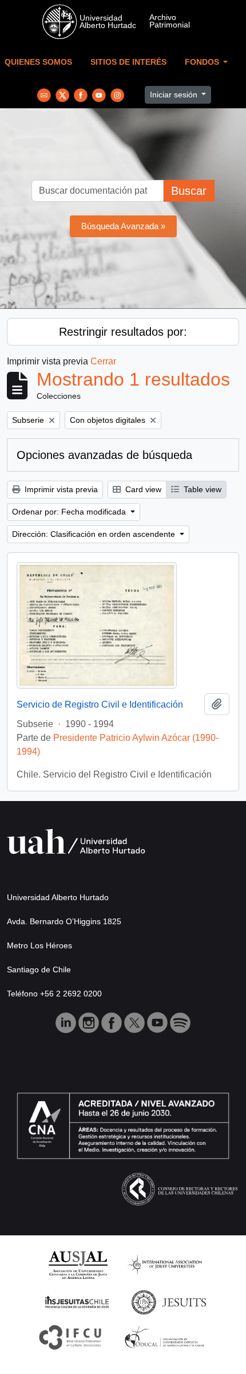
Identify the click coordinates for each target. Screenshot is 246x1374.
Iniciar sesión (175, 94)
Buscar (189, 190)
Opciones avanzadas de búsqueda (104, 455)
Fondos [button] (203, 62)
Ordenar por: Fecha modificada (70, 511)
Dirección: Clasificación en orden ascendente (94, 534)
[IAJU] (165, 1264)
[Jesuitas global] (169, 1301)
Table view (201, 489)
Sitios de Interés (128, 62)
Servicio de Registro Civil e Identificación (100, 704)
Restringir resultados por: (123, 331)
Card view (142, 489)
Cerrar (103, 361)
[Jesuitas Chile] (77, 1301)
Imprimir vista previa (60, 489)
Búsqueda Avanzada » (123, 226)
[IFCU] (70, 1336)
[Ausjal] (77, 1264)
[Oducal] (166, 1336)
